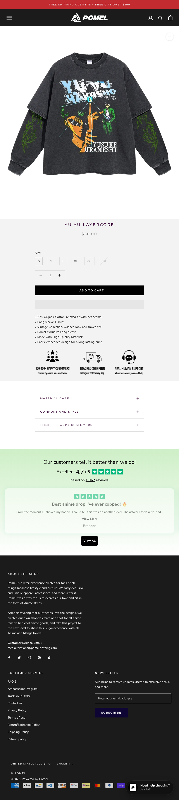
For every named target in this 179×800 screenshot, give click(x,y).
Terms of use (16, 718)
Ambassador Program (23, 689)
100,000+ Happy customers (66, 425)
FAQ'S (12, 682)
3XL (104, 261)
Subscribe (111, 712)
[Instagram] (29, 657)
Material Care (54, 398)
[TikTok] (49, 657)
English (63, 763)
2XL (89, 261)
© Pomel (18, 773)
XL (76, 261)
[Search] (160, 17)
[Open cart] (170, 17)
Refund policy (17, 739)
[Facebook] (9, 657)
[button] (89, 304)
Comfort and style (59, 411)
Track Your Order (19, 696)
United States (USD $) (28, 763)
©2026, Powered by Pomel (29, 779)
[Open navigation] (9, 18)
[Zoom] (170, 37)
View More (89, 519)
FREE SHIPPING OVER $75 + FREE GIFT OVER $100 (89, 4)
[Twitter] (19, 657)
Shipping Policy (18, 732)
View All (89, 541)
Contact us (15, 703)
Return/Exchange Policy (24, 725)
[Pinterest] (39, 657)
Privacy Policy (17, 710)
